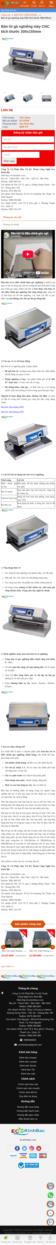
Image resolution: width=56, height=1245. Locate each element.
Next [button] (52, 947)
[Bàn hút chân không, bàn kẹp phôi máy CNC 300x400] (42, 938)
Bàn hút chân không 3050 (12, 407)
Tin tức (34, 6)
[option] (9, 98)
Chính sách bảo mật (28, 1084)
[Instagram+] (31, 1148)
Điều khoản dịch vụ (28, 1119)
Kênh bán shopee (28, 1057)
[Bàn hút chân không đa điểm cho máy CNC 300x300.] (14, 938)
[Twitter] (24, 1148)
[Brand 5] (28, 976)
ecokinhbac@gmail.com (30, 1044)
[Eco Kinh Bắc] (28, 1131)
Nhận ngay (9, 161)
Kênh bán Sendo (28, 1065)
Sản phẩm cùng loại (28, 924)
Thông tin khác (11, 224)
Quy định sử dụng (28, 1096)
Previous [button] (3, 947)
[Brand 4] (10, 976)
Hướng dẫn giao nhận (28, 1115)
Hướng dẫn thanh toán (28, 1111)
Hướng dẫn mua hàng (28, 1107)
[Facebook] (17, 1148)
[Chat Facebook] (50, 1213)
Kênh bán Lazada (28, 1061)
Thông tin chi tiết (12, 217)
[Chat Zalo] (50, 1222)
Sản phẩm (24, 6)
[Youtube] (38, 1148)
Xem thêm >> (7, 966)
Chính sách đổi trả (28, 1092)
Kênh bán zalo (28, 1073)
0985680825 (30, 1040)
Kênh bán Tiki (28, 1069)
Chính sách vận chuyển (28, 1088)
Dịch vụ (42, 6)
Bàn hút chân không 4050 (12, 412)
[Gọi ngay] (50, 1204)
